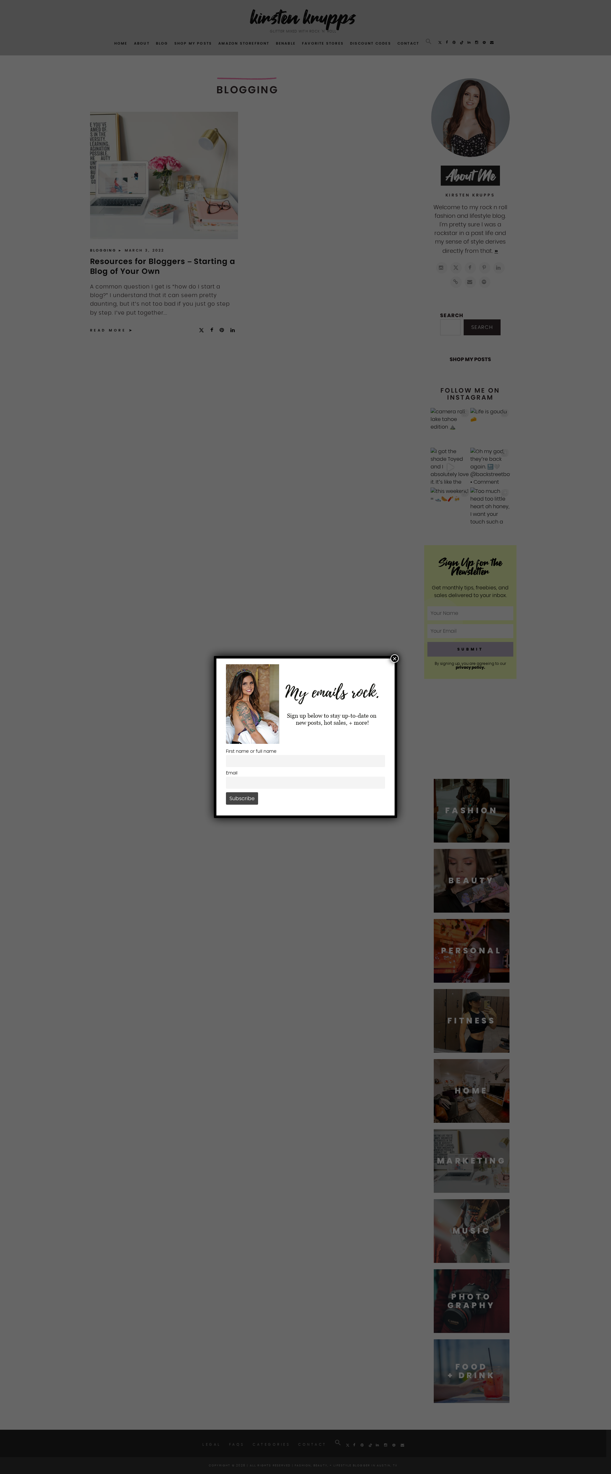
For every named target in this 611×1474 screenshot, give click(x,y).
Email (231, 773)
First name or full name (251, 751)
